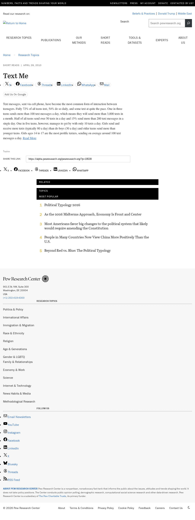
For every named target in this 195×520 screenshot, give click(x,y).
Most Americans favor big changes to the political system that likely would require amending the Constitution (96, 226)
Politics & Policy (13, 309)
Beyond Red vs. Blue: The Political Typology (77, 250)
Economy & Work (14, 370)
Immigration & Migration (18, 325)
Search (124, 21)
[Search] (188, 23)
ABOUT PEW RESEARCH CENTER (20, 488)
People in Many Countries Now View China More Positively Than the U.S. (96, 239)
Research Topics (19, 37)
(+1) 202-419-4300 (14, 297)
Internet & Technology (17, 385)
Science (8, 377)
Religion (8, 341)
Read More (29, 138)
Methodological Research (19, 401)
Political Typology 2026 (62, 205)
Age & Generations (15, 349)
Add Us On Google (15, 94)
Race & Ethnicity (13, 333)
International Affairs (15, 317)
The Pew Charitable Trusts (52, 496)
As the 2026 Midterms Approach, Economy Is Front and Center (92, 214)
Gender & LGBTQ (14, 357)
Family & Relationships (18, 362)
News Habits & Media (17, 393)
